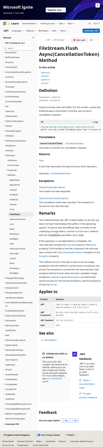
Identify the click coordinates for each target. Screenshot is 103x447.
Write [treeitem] (12, 263)
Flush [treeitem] (12, 209)
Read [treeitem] (12, 229)
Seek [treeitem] (12, 243)
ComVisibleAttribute (60, 173)
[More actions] (98, 40)
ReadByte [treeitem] (14, 239)
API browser (59, 40)
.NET (48, 40)
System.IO (55, 97)
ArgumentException (69, 277)
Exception (44, 256)
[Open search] (89, 23)
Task (41, 160)
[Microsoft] (5, 23)
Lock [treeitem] (12, 224)
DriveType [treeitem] (9, 86)
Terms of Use (8, 445)
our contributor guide (52, 380)
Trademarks (22, 445)
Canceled (71, 244)
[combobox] (18, 43)
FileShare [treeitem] (9, 150)
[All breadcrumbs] (41, 40)
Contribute (50, 441)
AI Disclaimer (8, 441)
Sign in (96, 23)
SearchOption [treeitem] (11, 359)
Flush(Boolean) (82, 231)
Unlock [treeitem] (13, 258)
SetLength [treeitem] (14, 253)
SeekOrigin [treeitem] (10, 364)
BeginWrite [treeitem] (15, 185)
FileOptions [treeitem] (10, 145)
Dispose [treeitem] (13, 190)
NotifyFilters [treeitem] (10, 330)
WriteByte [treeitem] (14, 273)
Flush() (53, 284)
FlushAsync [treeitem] (15, 214)
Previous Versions (25, 441)
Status (93, 244)
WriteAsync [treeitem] (15, 268)
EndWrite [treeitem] (14, 199)
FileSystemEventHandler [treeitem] (16, 283)
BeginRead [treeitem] (14, 180)
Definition (45, 72)
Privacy (61, 441)
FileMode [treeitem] (9, 135)
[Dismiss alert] (97, 5)
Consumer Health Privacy (81, 441)
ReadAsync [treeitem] (14, 234)
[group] (70, 128)
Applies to (45, 79)
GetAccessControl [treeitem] (17, 219)
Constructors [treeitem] (13, 165)
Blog (38, 441)
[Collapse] (33, 37)
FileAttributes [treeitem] (11, 116)
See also (45, 83)
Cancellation (50, 340)
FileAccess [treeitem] (9, 111)
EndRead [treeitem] (14, 194)
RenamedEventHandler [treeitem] (15, 355)
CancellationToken (74, 143)
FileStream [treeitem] (12, 160)
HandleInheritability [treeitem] (14, 297)
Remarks (45, 76)
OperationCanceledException (54, 198)
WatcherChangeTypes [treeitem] (15, 418)
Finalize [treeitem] (13, 204)
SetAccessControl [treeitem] (17, 248)
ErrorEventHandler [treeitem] (13, 101)
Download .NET (91, 30)
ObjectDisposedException (52, 187)
